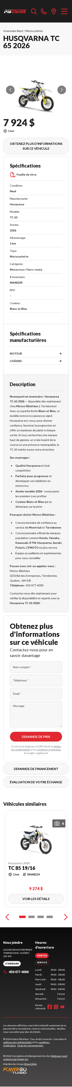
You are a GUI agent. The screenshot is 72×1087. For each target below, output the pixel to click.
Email (17, 693)
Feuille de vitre (26, 174)
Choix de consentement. (30, 1045)
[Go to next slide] (61, 90)
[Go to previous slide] (10, 90)
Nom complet (22, 667)
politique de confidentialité (17, 1042)
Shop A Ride (30, 1064)
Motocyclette (34, 31)
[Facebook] (49, 1006)
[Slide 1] (22, 917)
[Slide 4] (50, 917)
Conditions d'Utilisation (49, 749)
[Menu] (64, 11)
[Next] (65, 917)
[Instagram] (56, 1006)
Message (18, 706)
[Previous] (7, 917)
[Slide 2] (31, 917)
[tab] (42, 955)
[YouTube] (62, 1006)
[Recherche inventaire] (34, 11)
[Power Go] (36, 1070)
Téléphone (21, 680)
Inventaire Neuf (13, 31)
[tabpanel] (50, 984)
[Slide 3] (40, 917)
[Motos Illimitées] (15, 11)
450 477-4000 (19, 972)
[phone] (44, 11)
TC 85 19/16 (21, 868)
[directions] (54, 11)
